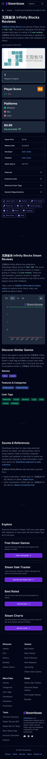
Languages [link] (29, 211)
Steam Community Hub (24, 485)
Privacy (8, 754)
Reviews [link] (24, 201)
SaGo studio (26, 152)
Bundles (6, 662)
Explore (6, 740)
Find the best (22, 604)
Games (9, 10)
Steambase (28, 718)
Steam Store (28, 479)
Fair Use (22, 754)
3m (6, 298)
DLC (5, 653)
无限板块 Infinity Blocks (12, 27)
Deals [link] (21, 206)
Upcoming (28, 667)
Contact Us (37, 754)
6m (12, 298)
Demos (6, 658)
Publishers (7, 701)
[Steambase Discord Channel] (25, 736)
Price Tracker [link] (38, 201)
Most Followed (30, 658)
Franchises (7, 706)
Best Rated (29, 648)
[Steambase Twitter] (32, 736)
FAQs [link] (22, 215)
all (23, 298)
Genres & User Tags (13, 185)
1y (18, 298)
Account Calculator (11, 735)
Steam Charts (9, 667)
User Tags (7, 692)
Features (8, 172)
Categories (7, 687)
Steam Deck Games (32, 671)
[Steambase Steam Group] (28, 736)
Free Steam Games (32, 695)
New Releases (30, 662)
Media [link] (17, 211)
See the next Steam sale (22, 580)
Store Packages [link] (35, 206)
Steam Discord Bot (11, 721)
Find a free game (22, 555)
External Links (11, 179)
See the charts (22, 628)
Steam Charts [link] (10, 201)
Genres (6, 683)
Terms (15, 754)
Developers (8, 696)
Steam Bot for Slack (11, 726)
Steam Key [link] (9, 206)
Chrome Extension (11, 717)
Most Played (29, 653)
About (29, 754)
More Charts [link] (10, 215)
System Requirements (14, 192)
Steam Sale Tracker (32, 683)
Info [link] (7, 211)
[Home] (3, 10)
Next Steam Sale (10, 731)
